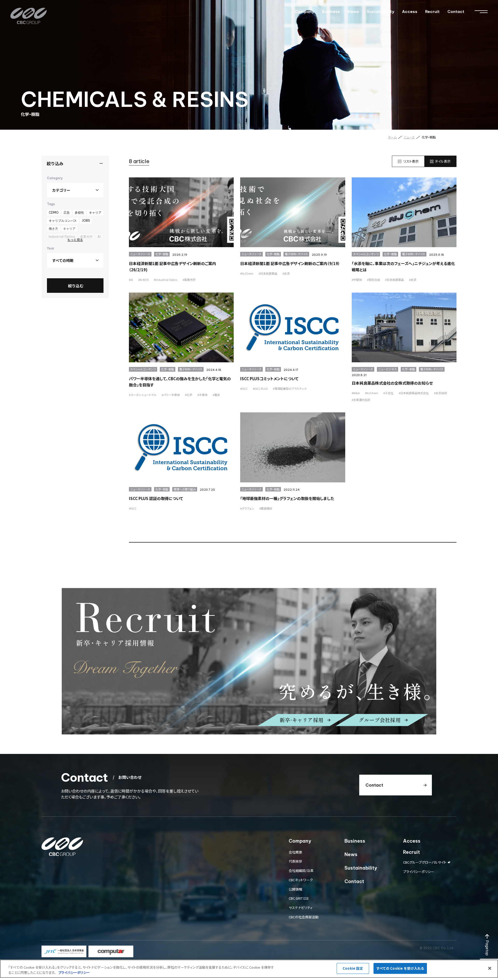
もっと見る (75, 239)
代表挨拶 (295, 861)
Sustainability (380, 11)
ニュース (409, 137)
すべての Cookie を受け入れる (400, 968)
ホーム (392, 137)
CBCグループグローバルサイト (424, 862)
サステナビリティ (301, 907)
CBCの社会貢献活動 (304, 916)
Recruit (432, 11)
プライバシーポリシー (418, 871)
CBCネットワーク (301, 879)
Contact (455, 11)
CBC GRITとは (299, 898)
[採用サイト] (249, 661)
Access (409, 11)
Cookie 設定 (353, 968)
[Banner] (64, 951)
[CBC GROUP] (28, 16)
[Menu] (481, 11)
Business (331, 11)
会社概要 (295, 852)
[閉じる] (489, 968)
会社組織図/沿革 (301, 870)
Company (304, 11)
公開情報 (295, 889)
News (353, 11)
